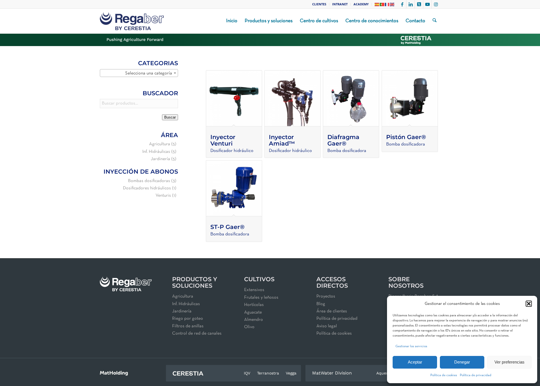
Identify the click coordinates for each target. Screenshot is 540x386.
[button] (529, 303)
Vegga (291, 373)
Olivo (249, 327)
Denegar (462, 362)
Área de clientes (331, 311)
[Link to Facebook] (402, 4)
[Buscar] (434, 21)
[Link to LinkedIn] (410, 4)
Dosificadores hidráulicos (147, 188)
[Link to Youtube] (427, 4)
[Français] (387, 4)
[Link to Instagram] (436, 4)
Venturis (163, 195)
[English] (392, 4)
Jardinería (160, 159)
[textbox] (139, 73)
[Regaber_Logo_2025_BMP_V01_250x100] (132, 21)
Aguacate (253, 312)
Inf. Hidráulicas (156, 152)
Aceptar (415, 362)
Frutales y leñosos (261, 297)
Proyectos (325, 296)
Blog (320, 304)
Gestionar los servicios (411, 346)
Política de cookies (443, 375)
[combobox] (139, 73)
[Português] (382, 4)
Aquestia (384, 373)
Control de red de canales (197, 333)
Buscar (170, 117)
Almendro (253, 320)
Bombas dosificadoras (149, 181)
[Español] (377, 4)
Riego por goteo (187, 319)
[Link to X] (419, 4)
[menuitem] (319, 4)
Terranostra (268, 373)
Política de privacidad (475, 375)
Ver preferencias (509, 362)
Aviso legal (326, 326)
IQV (247, 373)
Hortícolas (254, 305)
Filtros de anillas (188, 326)
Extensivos (254, 290)
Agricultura (159, 144)
